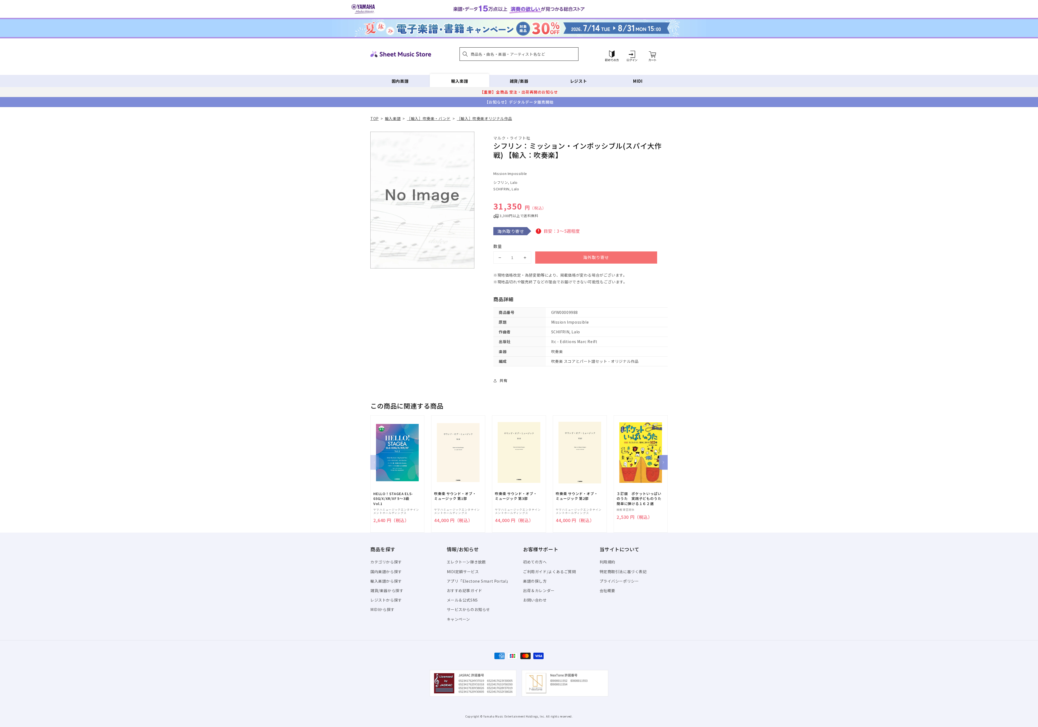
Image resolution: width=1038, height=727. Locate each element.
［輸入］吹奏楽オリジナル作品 (484, 118)
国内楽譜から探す (386, 571)
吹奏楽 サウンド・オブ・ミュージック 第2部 (577, 496)
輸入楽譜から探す (386, 581)
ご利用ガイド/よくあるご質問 (549, 571)
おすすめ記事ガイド (464, 590)
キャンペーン (458, 619)
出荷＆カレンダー (539, 590)
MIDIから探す (382, 609)
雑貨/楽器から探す (386, 590)
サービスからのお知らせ (468, 609)
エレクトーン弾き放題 (466, 562)
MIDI (638, 81)
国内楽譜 (400, 81)
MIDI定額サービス (463, 571)
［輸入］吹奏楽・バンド (429, 118)
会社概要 (607, 590)
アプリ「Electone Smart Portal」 (479, 581)
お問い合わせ (535, 600)
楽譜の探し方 (535, 581)
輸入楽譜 (459, 81)
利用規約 (607, 562)
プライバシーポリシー (619, 581)
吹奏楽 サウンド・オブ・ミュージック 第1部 (455, 496)
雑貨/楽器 (519, 81)
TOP (374, 118)
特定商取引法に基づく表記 (623, 571)
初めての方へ (535, 562)
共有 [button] (503, 380)
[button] (519, 54)
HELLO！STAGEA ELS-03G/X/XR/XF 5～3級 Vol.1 (393, 498)
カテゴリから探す (386, 562)
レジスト (578, 81)
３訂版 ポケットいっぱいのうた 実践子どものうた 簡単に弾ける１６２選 (641, 498)
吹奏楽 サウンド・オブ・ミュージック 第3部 (516, 496)
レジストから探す (386, 600)
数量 (497, 246)
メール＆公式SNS (462, 600)
